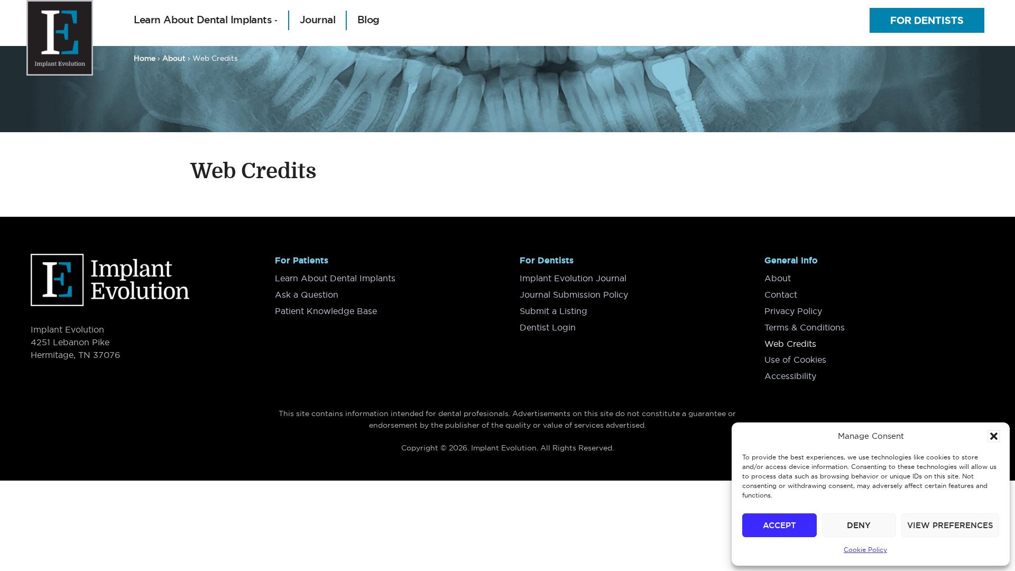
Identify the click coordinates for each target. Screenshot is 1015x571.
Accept (779, 525)
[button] (994, 436)
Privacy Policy (793, 311)
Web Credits (790, 343)
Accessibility (790, 376)
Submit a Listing (553, 311)
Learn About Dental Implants (335, 278)
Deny (859, 525)
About (777, 278)
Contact (780, 294)
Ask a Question (306, 294)
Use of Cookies (795, 359)
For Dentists (927, 20)
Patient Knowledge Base (326, 311)
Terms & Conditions (804, 327)
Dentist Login (548, 327)
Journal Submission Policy (574, 294)
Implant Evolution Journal (573, 278)
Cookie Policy (865, 549)
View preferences (950, 525)
